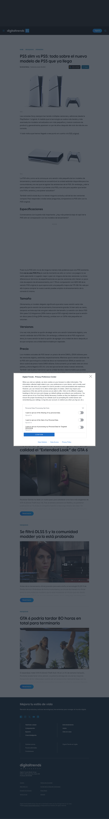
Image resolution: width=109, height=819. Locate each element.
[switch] (81, 412)
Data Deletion (42, 442)
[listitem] (54, 408)
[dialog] (54, 409)
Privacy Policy (66, 442)
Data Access (54, 442)
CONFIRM (39, 434)
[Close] (91, 377)
